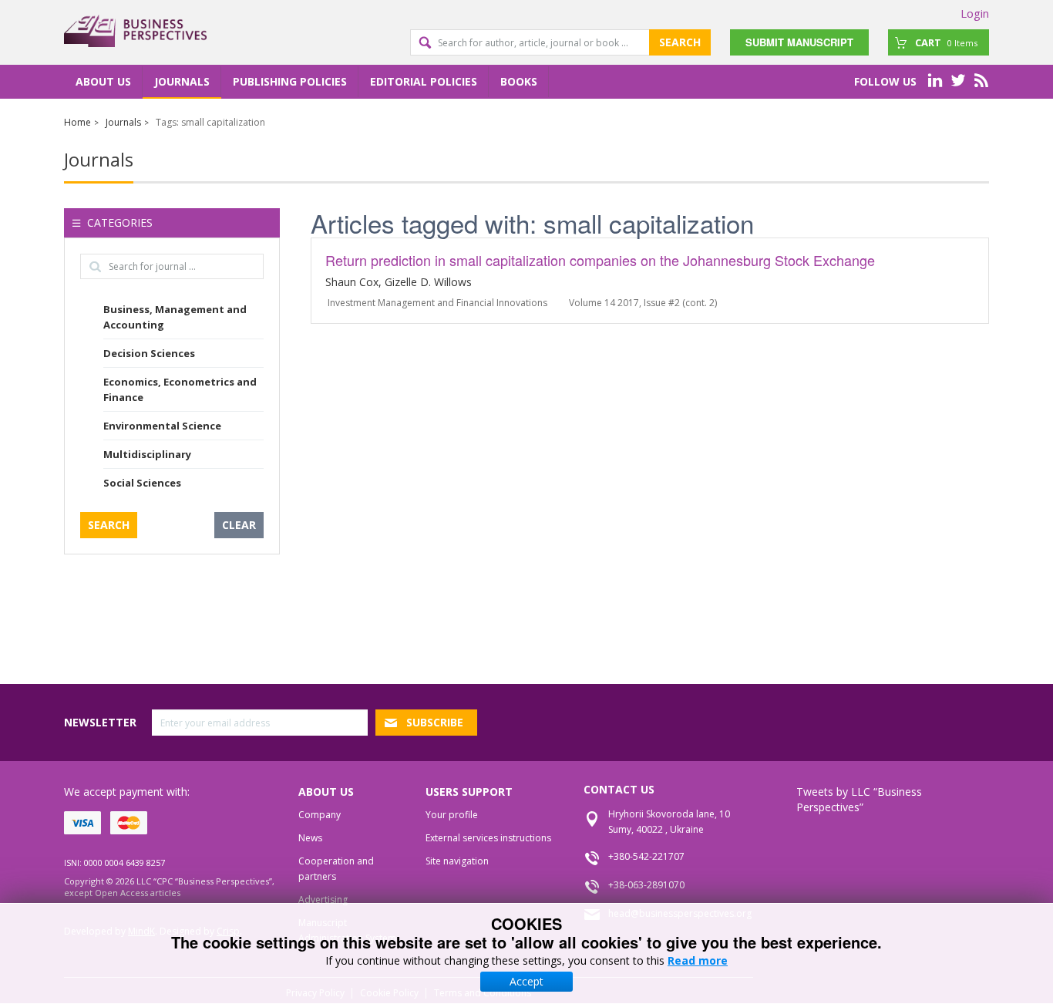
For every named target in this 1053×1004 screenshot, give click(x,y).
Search (680, 42)
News (310, 837)
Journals (182, 81)
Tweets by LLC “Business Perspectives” (859, 799)
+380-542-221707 (646, 856)
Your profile (452, 814)
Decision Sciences (149, 353)
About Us (103, 81)
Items (946, 42)
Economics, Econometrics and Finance (180, 389)
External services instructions (488, 837)
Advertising (323, 899)
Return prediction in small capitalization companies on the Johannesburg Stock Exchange (600, 260)
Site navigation (457, 861)
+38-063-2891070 (646, 884)
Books (518, 81)
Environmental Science (162, 426)
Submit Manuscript (799, 42)
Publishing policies (290, 81)
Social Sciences (142, 483)
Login (974, 13)
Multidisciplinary (147, 454)
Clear (239, 524)
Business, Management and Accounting (175, 317)
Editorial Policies (423, 81)
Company (319, 814)
